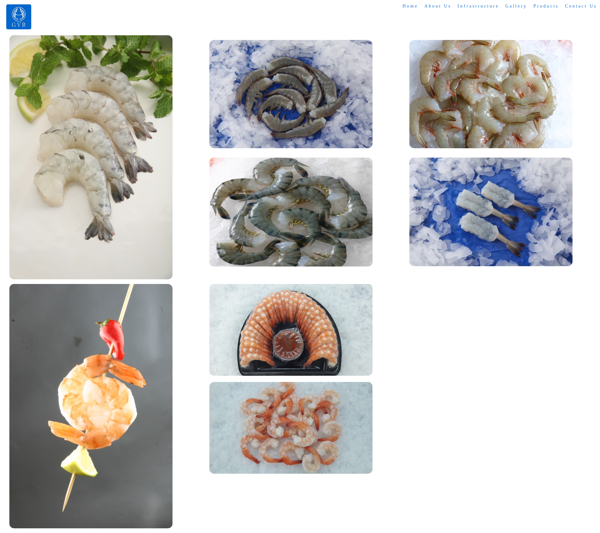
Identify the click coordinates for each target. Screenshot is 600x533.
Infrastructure (478, 6)
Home (410, 6)
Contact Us (581, 6)
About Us (437, 6)
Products (546, 6)
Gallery (516, 6)
